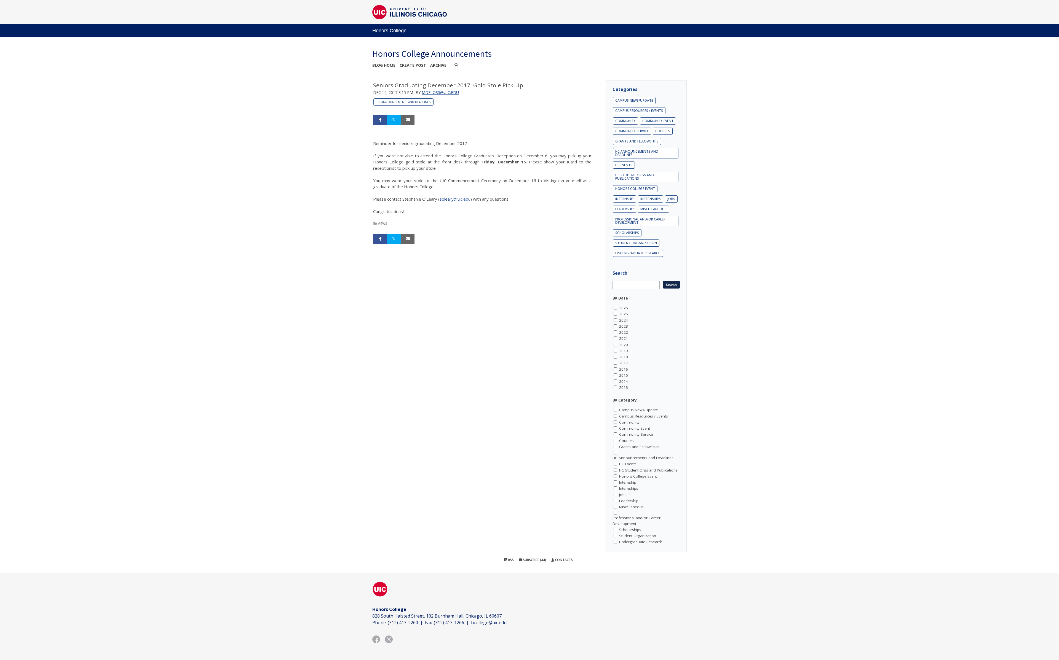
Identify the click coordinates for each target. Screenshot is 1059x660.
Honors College (389, 30)
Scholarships (627, 232)
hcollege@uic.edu (489, 622)
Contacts (563, 559)
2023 (623, 326)
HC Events (623, 165)
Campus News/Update (634, 100)
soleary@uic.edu (455, 199)
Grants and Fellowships (637, 141)
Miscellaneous (653, 209)
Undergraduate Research (637, 253)
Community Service (632, 131)
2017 (623, 362)
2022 (623, 332)
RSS (510, 559)
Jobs (671, 198)
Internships (650, 198)
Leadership (624, 209)
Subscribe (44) (534, 559)
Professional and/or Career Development (640, 221)
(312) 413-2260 (403, 622)
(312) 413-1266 (449, 622)
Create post (413, 65)
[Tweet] (394, 120)
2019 (623, 350)
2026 (623, 307)
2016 (623, 369)
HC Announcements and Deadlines (403, 102)
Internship (624, 198)
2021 (623, 338)
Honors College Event (635, 188)
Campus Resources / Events (639, 110)
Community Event (657, 120)
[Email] (407, 120)
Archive (438, 65)
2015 (623, 375)
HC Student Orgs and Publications (634, 177)
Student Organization (636, 243)
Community (625, 120)
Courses (662, 131)
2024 (623, 320)
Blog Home (383, 65)
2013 (623, 387)
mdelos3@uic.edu (440, 92)
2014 (623, 381)
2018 (623, 356)
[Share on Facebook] (380, 120)
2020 (623, 344)
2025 (623, 313)
